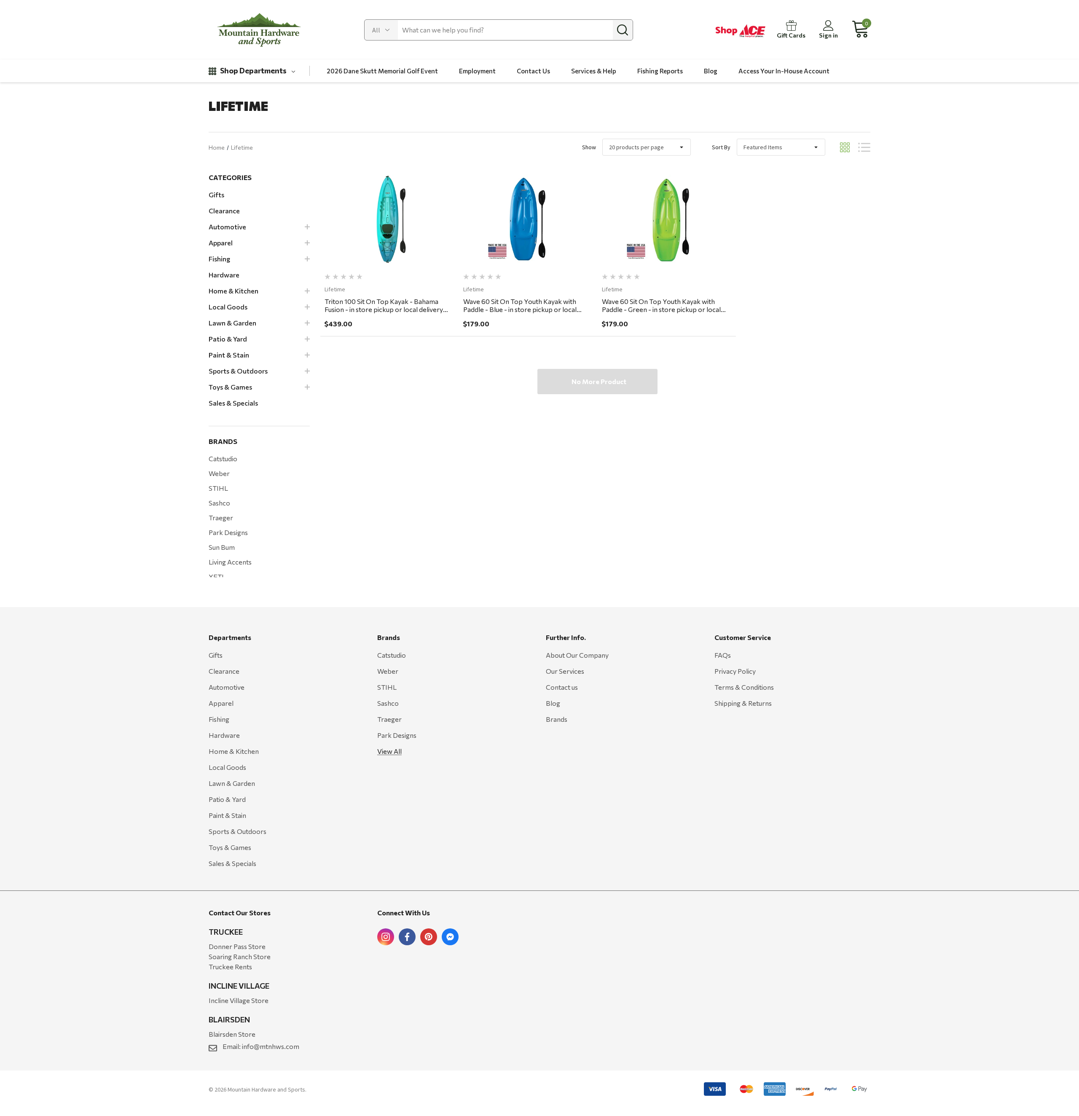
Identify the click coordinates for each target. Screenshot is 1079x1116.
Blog (553, 703)
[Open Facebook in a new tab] (407, 936)
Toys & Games (230, 847)
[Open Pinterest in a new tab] (428, 936)
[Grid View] (845, 147)
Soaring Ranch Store (240, 956)
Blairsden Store (232, 1034)
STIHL (218, 488)
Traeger (221, 518)
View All (389, 751)
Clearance (224, 671)
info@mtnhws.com (270, 1046)
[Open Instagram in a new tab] (385, 936)
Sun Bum (222, 547)
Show (589, 147)
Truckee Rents (230, 967)
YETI (216, 577)
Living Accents (230, 562)
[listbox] (781, 147)
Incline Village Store (238, 1000)
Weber (219, 473)
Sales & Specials (232, 863)
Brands (556, 719)
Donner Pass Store (237, 946)
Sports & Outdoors (237, 831)
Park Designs (228, 532)
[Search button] (622, 30)
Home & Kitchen (234, 751)
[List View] (864, 147)
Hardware (224, 735)
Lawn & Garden (232, 783)
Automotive (226, 687)
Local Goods (227, 767)
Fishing (219, 719)
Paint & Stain (227, 815)
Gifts (216, 655)
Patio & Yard (227, 799)
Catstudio (223, 458)
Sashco (219, 503)
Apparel (221, 703)
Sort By (721, 147)
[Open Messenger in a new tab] (450, 936)
